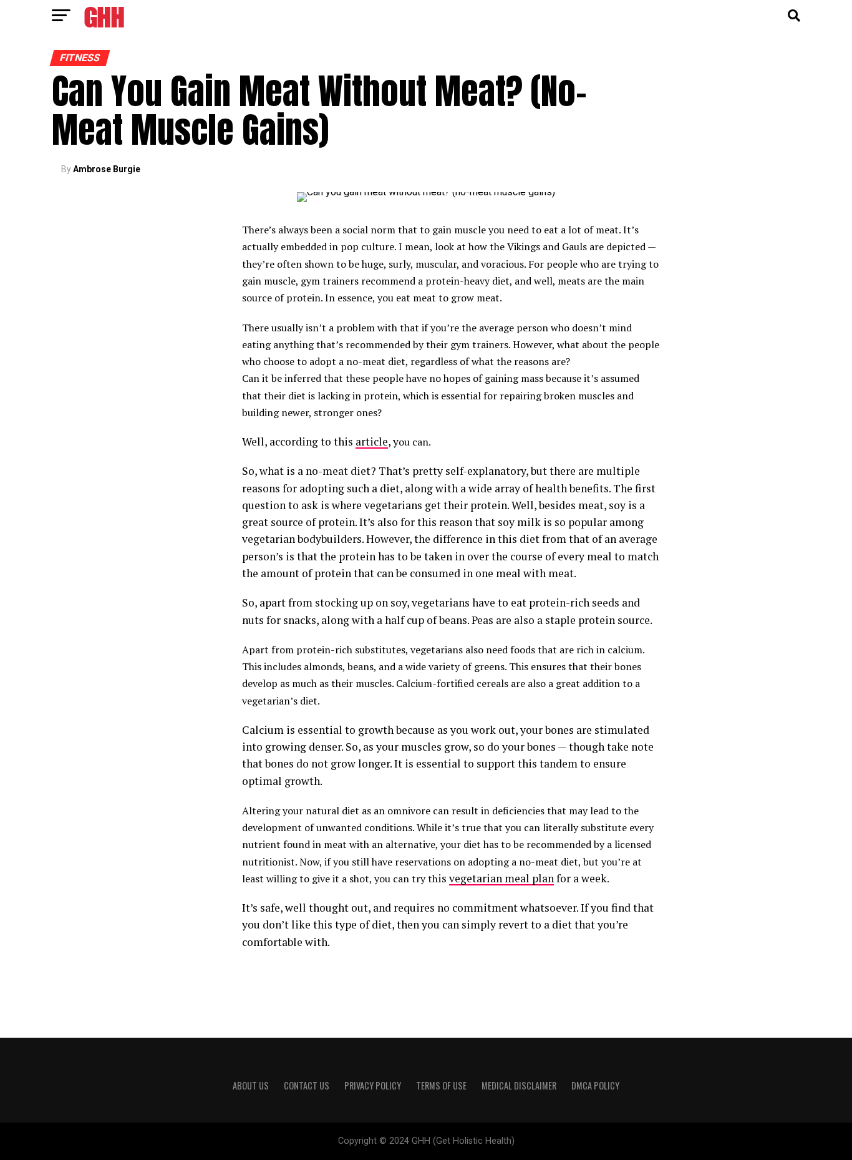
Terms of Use (441, 1085)
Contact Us (306, 1085)
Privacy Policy (372, 1085)
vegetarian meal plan (501, 878)
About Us (251, 1085)
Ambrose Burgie (106, 169)
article (372, 441)
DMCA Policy (595, 1085)
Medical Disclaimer (519, 1085)
